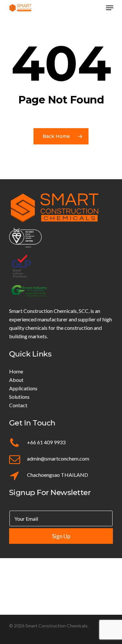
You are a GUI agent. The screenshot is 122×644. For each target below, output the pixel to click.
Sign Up (61, 536)
